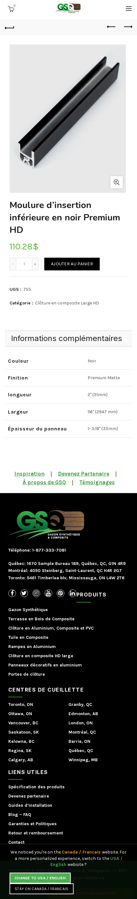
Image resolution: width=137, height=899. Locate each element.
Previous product (111, 27)
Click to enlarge (117, 182)
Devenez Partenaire (83, 473)
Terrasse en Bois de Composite (41, 619)
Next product (127, 27)
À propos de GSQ (44, 482)
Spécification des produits (36, 787)
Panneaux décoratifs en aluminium (45, 665)
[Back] (10, 27)
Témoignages (97, 482)
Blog (13, 814)
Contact (16, 842)
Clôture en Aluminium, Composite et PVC (51, 628)
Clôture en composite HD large (40, 656)
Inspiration (29, 473)
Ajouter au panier (72, 264)
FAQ (27, 814)
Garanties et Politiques (32, 823)
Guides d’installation (30, 805)
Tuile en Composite (28, 637)
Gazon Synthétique (28, 609)
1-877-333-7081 (48, 550)
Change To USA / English (40, 878)
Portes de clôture (26, 674)
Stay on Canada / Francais (41, 889)
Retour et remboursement (35, 833)
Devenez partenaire (28, 796)
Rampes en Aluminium (32, 646)
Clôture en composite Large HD (67, 303)
